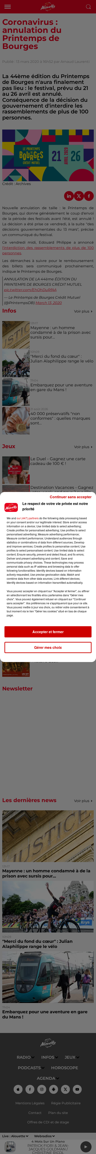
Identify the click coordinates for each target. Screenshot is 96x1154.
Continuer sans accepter (71, 496)
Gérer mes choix (48, 647)
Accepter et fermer (48, 631)
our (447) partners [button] (28, 518)
